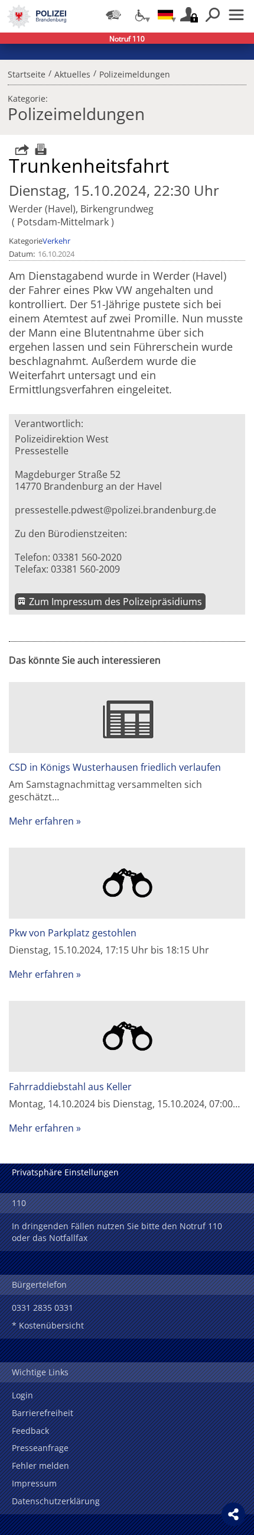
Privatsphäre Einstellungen (65, 1172)
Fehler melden (40, 1465)
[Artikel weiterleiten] (19, 149)
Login (22, 1395)
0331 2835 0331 (42, 1307)
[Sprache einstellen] (165, 15)
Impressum (34, 1483)
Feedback (30, 1430)
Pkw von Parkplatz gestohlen (72, 933)
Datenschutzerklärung (56, 1501)
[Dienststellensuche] (113, 15)
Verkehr (56, 240)
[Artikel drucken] (39, 149)
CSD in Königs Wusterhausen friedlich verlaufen (115, 767)
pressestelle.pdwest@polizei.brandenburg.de (115, 509)
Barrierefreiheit (42, 1412)
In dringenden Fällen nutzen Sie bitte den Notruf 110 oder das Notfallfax (117, 1231)
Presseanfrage (40, 1447)
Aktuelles (72, 73)
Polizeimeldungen (134, 73)
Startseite (26, 73)
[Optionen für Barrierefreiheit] (139, 15)
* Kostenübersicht (48, 1325)
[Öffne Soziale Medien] (233, 1514)
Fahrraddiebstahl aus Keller (70, 1086)
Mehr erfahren (41, 821)
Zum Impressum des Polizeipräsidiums (115, 601)
